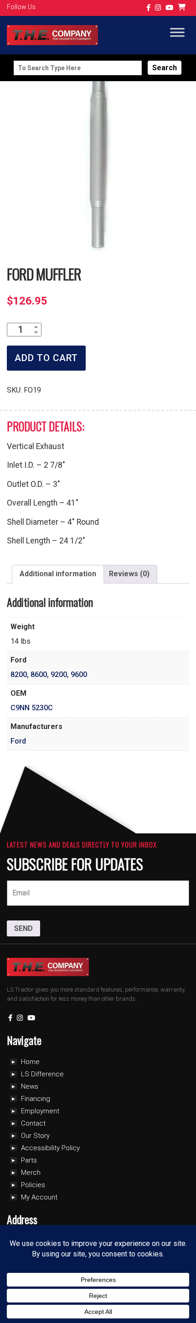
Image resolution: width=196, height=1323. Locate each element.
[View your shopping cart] (182, 8)
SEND (23, 928)
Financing (35, 1099)
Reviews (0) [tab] (129, 573)
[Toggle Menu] (177, 32)
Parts (29, 1160)
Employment (40, 1111)
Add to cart (46, 357)
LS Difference (42, 1074)
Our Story (35, 1136)
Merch (31, 1172)
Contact (33, 1123)
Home (30, 1062)
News (29, 1086)
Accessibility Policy (50, 1148)
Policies (33, 1185)
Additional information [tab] (58, 573)
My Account (39, 1197)
